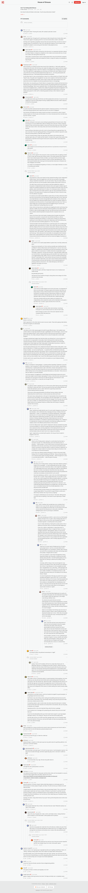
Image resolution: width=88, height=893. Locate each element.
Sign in (84, 2)
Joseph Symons (26, 874)
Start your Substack (40, 887)
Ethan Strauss (24, 9)
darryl (24, 36)
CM (24, 861)
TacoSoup (25, 771)
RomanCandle (28, 97)
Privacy (43, 883)
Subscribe (77, 2)
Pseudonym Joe (26, 64)
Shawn (24, 318)
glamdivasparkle (29, 748)
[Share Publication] (72, 2)
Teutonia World (26, 733)
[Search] (69, 2)
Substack (38, 890)
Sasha (24, 868)
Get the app (50, 887)
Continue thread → (49, 646)
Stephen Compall (27, 848)
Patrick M (25, 107)
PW (24, 30)
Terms (47, 883)
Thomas (25, 782)
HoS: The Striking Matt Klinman (28, 7)
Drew (31, 650)
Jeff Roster (25, 740)
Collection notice (52, 883)
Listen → (22, 14)
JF (23, 328)
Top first (65, 18)
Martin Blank (28, 49)
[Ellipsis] (67, 30)
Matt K (26, 120)
